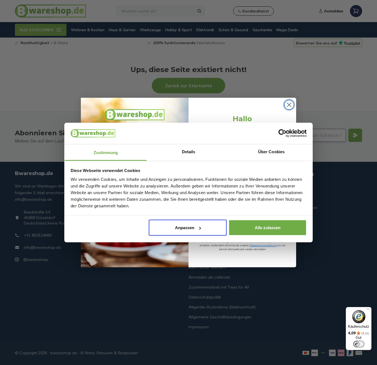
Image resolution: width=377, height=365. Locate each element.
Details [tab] (188, 151)
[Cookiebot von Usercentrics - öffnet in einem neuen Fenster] (282, 133)
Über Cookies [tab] (271, 151)
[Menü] (368, 310)
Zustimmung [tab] (106, 152)
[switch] (358, 344)
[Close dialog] (289, 105)
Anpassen (184, 227)
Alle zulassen (267, 227)
